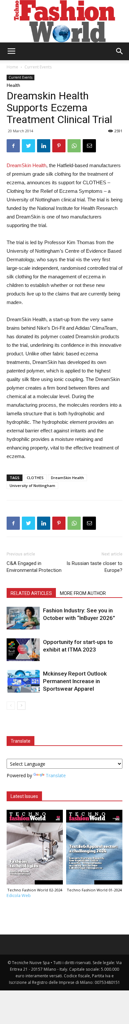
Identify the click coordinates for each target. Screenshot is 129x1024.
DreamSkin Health (26, 165)
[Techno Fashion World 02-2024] (35, 849)
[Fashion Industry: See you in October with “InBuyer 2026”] (23, 618)
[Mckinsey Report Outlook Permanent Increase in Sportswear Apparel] (23, 681)
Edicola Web (19, 895)
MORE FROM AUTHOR (83, 593)
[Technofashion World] (64, 21)
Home (12, 67)
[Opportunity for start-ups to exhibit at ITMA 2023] (23, 649)
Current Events (38, 67)
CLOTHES (35, 477)
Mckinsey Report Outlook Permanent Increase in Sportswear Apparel (75, 681)
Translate (56, 775)
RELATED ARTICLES (31, 593)
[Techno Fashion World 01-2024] (94, 849)
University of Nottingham (32, 485)
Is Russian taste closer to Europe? (94, 566)
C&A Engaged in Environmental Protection (34, 566)
